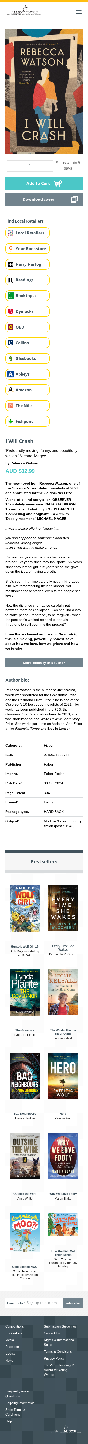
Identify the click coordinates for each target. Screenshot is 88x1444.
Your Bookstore (31, 248)
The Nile (24, 405)
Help (8, 1421)
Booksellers (13, 1333)
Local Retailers (30, 233)
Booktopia (26, 295)
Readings (24, 280)
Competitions (14, 1326)
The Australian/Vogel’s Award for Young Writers (60, 1370)
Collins (22, 342)
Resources (13, 1347)
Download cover (38, 199)
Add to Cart (38, 183)
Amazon (24, 390)
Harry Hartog (28, 264)
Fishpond (25, 421)
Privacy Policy (54, 1358)
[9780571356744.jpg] (44, 91)
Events (10, 1353)
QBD (20, 327)
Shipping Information (19, 1403)
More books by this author (44, 663)
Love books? (16, 1303)
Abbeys (23, 374)
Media (9, 1340)
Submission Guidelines (60, 1326)
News (9, 1360)
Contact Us (52, 1333)
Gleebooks (26, 358)
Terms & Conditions (58, 1351)
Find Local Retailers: (25, 221)
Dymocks (24, 311)
